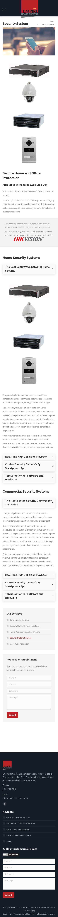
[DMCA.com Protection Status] (11, 855)
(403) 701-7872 (9, 789)
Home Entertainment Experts (18, 835)
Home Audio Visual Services (18, 817)
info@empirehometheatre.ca (15, 798)
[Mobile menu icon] (4, 9)
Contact (9, 841)
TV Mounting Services (19, 620)
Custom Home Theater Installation (25, 626)
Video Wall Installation (19, 644)
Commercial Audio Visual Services (20, 823)
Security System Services (20, 638)
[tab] (29, 269)
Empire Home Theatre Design (16, 907)
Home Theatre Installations (18, 829)
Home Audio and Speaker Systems (25, 632)
